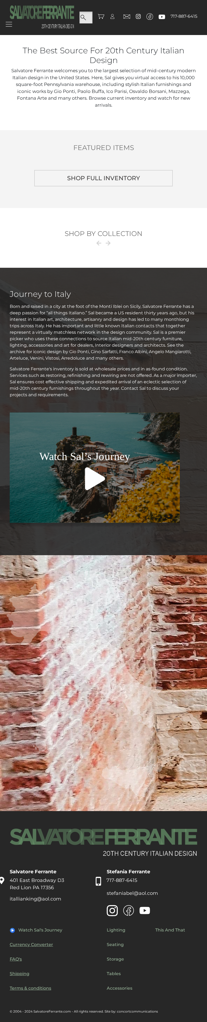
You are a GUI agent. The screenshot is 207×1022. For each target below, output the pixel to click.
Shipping (19, 973)
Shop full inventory (103, 178)
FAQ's (16, 959)
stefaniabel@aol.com (132, 893)
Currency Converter (31, 944)
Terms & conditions (30, 988)
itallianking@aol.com (35, 899)
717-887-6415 (184, 16)
